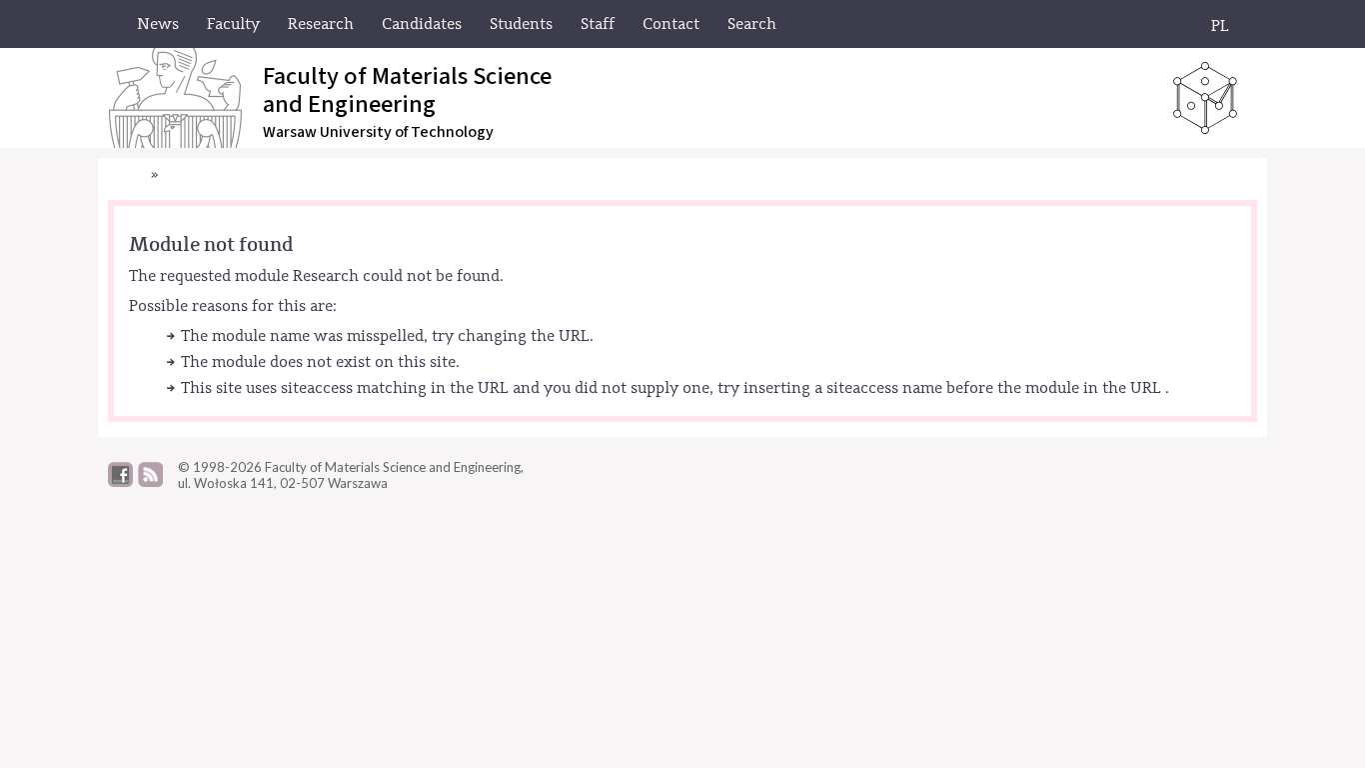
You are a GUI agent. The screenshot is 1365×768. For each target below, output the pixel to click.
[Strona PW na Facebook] (120, 482)
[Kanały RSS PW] (150, 482)
